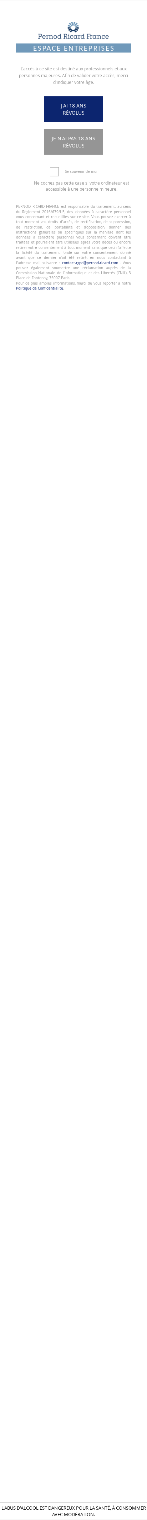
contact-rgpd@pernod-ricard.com (90, 262)
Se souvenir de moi (81, 171)
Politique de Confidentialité (39, 288)
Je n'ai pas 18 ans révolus (73, 142)
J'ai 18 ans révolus (73, 109)
